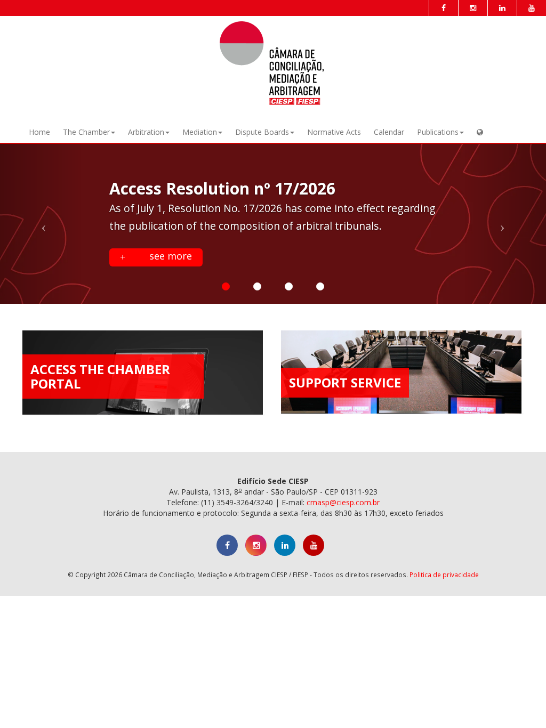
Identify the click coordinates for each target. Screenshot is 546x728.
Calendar (389, 132)
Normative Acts (334, 132)
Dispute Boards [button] (262, 132)
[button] (479, 132)
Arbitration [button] (146, 132)
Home (39, 132)
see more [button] (169, 255)
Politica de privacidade (444, 574)
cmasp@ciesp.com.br (343, 502)
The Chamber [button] (86, 132)
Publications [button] (438, 132)
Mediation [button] (199, 132)
